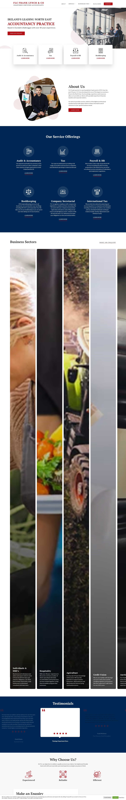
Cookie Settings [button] (107, 797)
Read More (121, 797)
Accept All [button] (115, 797)
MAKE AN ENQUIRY (108, 242)
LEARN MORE (28, 173)
